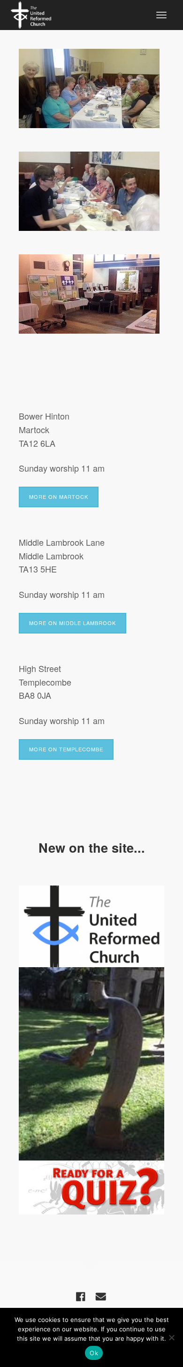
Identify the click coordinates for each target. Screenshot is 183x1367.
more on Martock (58, 496)
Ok (94, 1353)
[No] (171, 1337)
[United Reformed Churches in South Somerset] (31, 14)
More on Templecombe (66, 749)
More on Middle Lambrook (72, 622)
